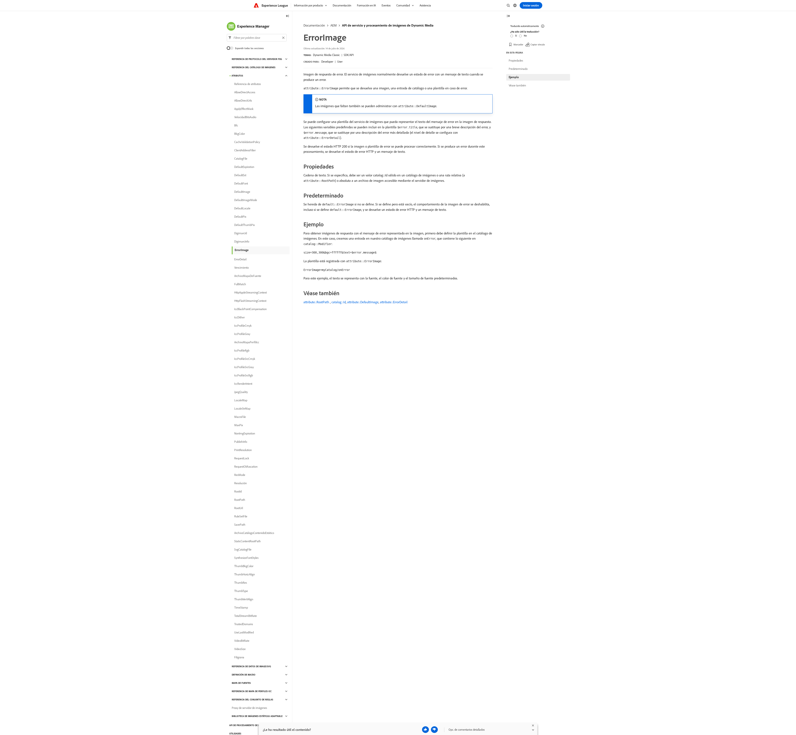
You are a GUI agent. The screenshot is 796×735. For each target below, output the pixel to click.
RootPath (239, 500)
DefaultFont (241, 183)
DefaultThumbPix (244, 225)
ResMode (239, 475)
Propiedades (516, 60)
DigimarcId (240, 233)
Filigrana (239, 657)
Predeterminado (518, 69)
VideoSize (240, 649)
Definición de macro (243, 674)
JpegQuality (241, 392)
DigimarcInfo (241, 241)
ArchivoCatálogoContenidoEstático (254, 533)
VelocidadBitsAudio (245, 117)
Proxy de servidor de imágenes (249, 708)
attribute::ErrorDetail (394, 302)
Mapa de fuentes (241, 683)
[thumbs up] (425, 729)
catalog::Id (338, 302)
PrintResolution (243, 450)
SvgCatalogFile (242, 549)
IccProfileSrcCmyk (244, 359)
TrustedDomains (243, 624)
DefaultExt (240, 175)
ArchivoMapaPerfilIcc (246, 342)
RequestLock (241, 458)
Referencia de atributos (247, 84)
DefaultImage (242, 192)
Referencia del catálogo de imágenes (253, 67)
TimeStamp (241, 607)
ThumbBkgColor (243, 566)
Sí (516, 35)
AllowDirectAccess (244, 92)
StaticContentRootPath (247, 541)
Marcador (518, 44)
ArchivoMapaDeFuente (247, 276)
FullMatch (240, 284)
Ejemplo (514, 77)
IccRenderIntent (243, 384)
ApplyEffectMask (244, 109)
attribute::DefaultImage (363, 302)
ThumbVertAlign (243, 599)
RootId (238, 491)
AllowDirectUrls (243, 100)
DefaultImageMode (245, 200)
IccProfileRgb (241, 350)
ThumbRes (240, 583)
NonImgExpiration (244, 433)
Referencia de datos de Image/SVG (251, 666)
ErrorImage (242, 250)
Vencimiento (241, 267)
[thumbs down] (434, 729)
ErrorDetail (240, 259)
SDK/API (349, 55)
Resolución (240, 483)
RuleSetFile (240, 516)
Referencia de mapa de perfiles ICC (252, 691)
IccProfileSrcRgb (243, 375)
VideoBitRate (241, 641)
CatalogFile (240, 158)
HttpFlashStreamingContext (250, 301)
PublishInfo (240, 442)
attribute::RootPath (316, 302)
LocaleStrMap (242, 408)
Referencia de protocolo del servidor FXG (257, 59)
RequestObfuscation (245, 466)
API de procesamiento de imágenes (249, 725)
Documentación (314, 25)
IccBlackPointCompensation (250, 309)
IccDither (239, 317)
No (525, 35)
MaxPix (238, 425)
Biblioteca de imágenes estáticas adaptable (257, 716)
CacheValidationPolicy (247, 142)
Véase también (517, 85)
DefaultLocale (242, 208)
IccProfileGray (242, 334)
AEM (333, 25)
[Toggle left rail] (287, 16)
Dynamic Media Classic (326, 55)
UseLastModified (244, 632)
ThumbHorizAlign (244, 574)
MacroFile (240, 417)
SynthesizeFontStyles (246, 558)
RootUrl (238, 508)
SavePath (239, 524)
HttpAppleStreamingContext (250, 292)
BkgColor (239, 134)
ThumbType (241, 591)
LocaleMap (240, 400)
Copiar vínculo (537, 44)
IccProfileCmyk (243, 325)
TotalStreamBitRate (245, 616)
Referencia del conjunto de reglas (252, 699)
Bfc (236, 125)
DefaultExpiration (244, 167)
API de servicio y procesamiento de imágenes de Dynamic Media (387, 25)
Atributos (237, 75)
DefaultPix (240, 216)
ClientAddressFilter (245, 150)
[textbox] (257, 37)
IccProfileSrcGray (244, 367)
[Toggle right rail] (508, 16)
